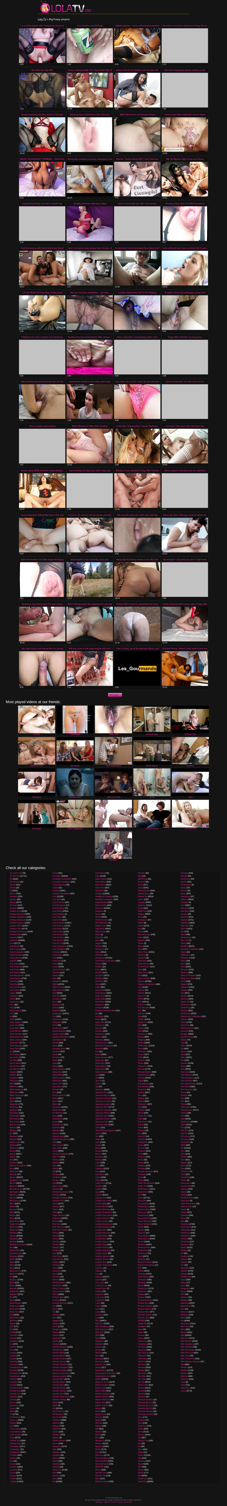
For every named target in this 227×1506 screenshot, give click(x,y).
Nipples (141, 914)
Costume (13, 1470)
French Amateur (59, 1283)
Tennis (183, 1092)
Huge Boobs (100, 993)
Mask (97, 1356)
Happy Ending (101, 902)
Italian (97, 1054)
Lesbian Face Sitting (103, 1215)
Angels (13, 993)
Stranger (184, 970)
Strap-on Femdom (188, 975)
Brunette (13, 1288)
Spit (182, 932)
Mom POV (99, 1467)
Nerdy (140, 908)
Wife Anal (185, 1338)
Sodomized (185, 896)
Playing (141, 1101)
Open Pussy (143, 972)
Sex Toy (141, 1382)
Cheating (13, 1370)
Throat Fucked (187, 1110)
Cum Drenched (59, 905)
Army (12, 1013)
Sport (183, 934)
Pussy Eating (143, 1204)
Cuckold (56, 891)
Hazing (98, 914)
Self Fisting (142, 1359)
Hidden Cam (100, 926)
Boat (12, 1247)
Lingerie (98, 1277)
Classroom (14, 1405)
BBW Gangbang (16, 1089)
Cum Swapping (59, 949)
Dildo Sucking (58, 990)
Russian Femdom (145, 1306)
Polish (140, 1127)
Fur (54, 1312)
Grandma (56, 1452)
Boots (12, 1262)
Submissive (185, 1005)
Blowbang (14, 1239)
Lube (97, 1309)
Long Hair (99, 1294)
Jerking (98, 1133)
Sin (139, 1446)
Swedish (184, 1019)
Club (12, 1426)
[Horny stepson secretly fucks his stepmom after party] (185, 490)
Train (183, 1174)
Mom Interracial (101, 1464)
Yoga (183, 1385)
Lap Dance (100, 1174)
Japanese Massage (103, 1110)
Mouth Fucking (101, 1481)
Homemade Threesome (105, 961)
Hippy (97, 934)
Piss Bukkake (143, 1084)
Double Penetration (61, 1037)
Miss (97, 1438)
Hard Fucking (101, 905)
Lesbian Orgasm (102, 1242)
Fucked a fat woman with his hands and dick (89, 515)
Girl (54, 1408)
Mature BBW (100, 1391)
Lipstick (98, 1280)
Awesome (14, 1081)
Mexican (98, 1417)
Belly (12, 1168)
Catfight (13, 1356)
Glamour (56, 1423)
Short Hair (142, 1426)
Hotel (97, 984)
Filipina (56, 1209)
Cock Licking (15, 1429)
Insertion (99, 1031)
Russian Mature (144, 1309)
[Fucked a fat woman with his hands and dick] (90, 535)
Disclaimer (99, 1502)
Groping (56, 1467)
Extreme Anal (58, 1136)
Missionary (99, 1440)
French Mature (59, 1291)
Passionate (142, 1034)
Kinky (97, 1148)
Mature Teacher (101, 1405)
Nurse (140, 932)
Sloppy (141, 1470)
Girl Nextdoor (58, 1414)
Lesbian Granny (102, 1221)
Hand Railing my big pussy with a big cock (89, 470)
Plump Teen (143, 1116)
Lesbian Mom (101, 1239)
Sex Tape (142, 1379)
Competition (15, 1449)
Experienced (58, 1125)
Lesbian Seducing (103, 1250)
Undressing (185, 1236)
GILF (55, 1318)
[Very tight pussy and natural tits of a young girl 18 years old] (42, 668)
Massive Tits (100, 1364)
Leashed (99, 1186)
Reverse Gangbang (146, 1265)
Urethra (184, 1250)
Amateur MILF (15, 926)
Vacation (184, 1256)
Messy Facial (100, 1414)
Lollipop (98, 1291)
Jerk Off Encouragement (105, 1130)
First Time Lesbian (60, 1230)
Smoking (184, 873)
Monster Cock (101, 1473)
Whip (183, 1329)
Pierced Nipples (144, 1072)
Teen (183, 1069)
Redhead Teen (144, 1247)
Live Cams (99, 1283)
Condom (13, 1455)
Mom (97, 1452)
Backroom (14, 1107)
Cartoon (13, 1347)
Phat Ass (141, 1060)
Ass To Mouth (15, 1063)
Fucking (56, 1300)
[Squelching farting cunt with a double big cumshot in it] (42, 223)
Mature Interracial (102, 1400)
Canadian (14, 1341)
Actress (13, 893)
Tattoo (183, 1057)
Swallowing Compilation (191, 1016)
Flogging (56, 1247)
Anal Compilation (17, 952)
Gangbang (57, 1329)
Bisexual (13, 1209)
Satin (140, 1329)
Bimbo (12, 1206)
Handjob (99, 893)
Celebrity (13, 1362)
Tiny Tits (184, 1133)
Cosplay (13, 1467)
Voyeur (184, 1291)
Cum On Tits (58, 943)
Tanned (184, 1051)
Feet (54, 1183)
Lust (97, 1318)
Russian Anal (143, 1303)
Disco (55, 1002)
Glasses (56, 1426)
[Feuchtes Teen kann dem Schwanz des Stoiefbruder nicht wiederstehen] (185, 446)
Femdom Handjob (60, 1198)
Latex (97, 1177)
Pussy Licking (143, 1209)
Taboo (183, 1046)
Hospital (98, 972)
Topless (184, 1163)
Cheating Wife (16, 1373)
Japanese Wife (101, 1125)
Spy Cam (184, 940)
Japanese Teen (101, 1122)
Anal (12, 943)
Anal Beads (14, 946)
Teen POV (185, 1087)
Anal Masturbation (17, 975)
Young (183, 1391)
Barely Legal (15, 1142)
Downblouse (58, 1040)
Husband (99, 1008)
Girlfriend (56, 1420)
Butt (11, 1315)
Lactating (99, 1168)
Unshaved (185, 1245)
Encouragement (59, 1095)
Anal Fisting (15, 970)
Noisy (140, 917)
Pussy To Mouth (144, 1224)
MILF (97, 1321)
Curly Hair (57, 961)
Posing (141, 1145)
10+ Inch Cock (16, 873)
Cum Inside (57, 929)
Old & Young (143, 952)
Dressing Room (59, 1049)
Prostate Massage (145, 1171)
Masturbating (100, 1370)
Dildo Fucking (58, 987)
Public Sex (142, 1186)
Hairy (97, 876)
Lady (97, 1171)
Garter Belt (57, 1338)
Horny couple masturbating (42, 426)
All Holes (13, 905)
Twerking (184, 1215)
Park (140, 1025)
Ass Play (13, 1060)
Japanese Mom (101, 1116)
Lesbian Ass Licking (103, 1201)
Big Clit (13, 1183)
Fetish (55, 1204)
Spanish (184, 920)
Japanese (99, 1089)
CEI (11, 1329)
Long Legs (99, 1297)
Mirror (97, 1435)
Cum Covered (58, 902)
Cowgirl (13, 1481)
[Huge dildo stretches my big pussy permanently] (185, 357)
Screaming (142, 1344)
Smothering (185, 879)
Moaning (99, 1446)
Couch (12, 1473)
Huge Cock (100, 996)
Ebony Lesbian (59, 1078)
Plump (140, 1113)
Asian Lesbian (16, 1040)
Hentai (98, 917)
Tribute (184, 1192)
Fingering (57, 1218)
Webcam (184, 1312)
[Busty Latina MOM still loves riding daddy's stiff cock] (42, 490)
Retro (140, 1256)
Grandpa (56, 1455)
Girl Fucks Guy (59, 1411)
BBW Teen (14, 1092)
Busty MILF (14, 1309)
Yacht (183, 1382)
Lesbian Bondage (102, 1209)
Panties (141, 1019)
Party (140, 1031)
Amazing (13, 937)
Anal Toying (15, 990)
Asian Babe (14, 1028)
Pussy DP (142, 1201)
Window (184, 1367)
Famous (56, 1160)
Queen (141, 1227)
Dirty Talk (56, 996)
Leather (98, 1189)
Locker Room (101, 1288)
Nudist (140, 926)
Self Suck (142, 1364)
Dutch (55, 1060)
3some (12, 885)
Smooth (184, 876)
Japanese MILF (101, 1107)
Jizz (97, 1136)
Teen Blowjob (186, 1075)
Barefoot (13, 1139)
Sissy (140, 1449)
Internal (98, 1037)
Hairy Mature (100, 882)
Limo (97, 1274)
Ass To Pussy (15, 1066)
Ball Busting (15, 1116)
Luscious (99, 1315)
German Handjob (60, 1370)
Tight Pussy (185, 1122)
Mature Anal (100, 1388)
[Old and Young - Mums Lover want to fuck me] (185, 668)
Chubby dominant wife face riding (90, 203)
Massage (99, 1359)
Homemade (100, 958)
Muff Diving (142, 879)
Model (98, 1449)
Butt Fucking (15, 1318)
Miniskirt (98, 1432)
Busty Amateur (16, 1303)
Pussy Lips (142, 1212)
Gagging (56, 1323)
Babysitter (14, 1104)
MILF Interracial (101, 1329)
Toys (183, 1168)
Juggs (97, 1139)
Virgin (183, 1280)
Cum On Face (58, 937)
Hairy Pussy (100, 885)
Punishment (143, 1192)
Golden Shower (59, 1440)
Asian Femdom (16, 1034)
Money (98, 1470)
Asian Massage (16, 1046)
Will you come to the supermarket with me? (90, 648)
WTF (183, 1294)
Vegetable (185, 1268)
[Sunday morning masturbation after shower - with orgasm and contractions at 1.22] (90, 357)
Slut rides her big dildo (42, 70)
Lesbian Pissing (102, 1247)
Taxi (182, 1060)
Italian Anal (100, 1060)
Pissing (141, 1092)
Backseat (13, 1110)
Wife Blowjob (186, 1341)
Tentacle (184, 1095)
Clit (11, 1414)
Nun (139, 929)
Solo (183, 905)
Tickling (184, 1113)
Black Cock (14, 1224)
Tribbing (184, 1189)
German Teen (58, 1394)
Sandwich (142, 1326)
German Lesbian (60, 1376)
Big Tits (13, 1198)
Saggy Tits (142, 1323)
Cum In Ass (57, 920)
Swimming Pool (187, 1028)
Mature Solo (100, 1402)
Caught (13, 1359)
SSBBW (141, 1321)
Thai (182, 1098)
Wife (182, 1335)
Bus (11, 1297)
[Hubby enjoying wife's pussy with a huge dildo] (185, 624)
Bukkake (13, 1294)
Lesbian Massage (102, 1233)
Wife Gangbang (187, 1344)
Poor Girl (141, 1136)
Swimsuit (184, 1031)
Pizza (140, 1095)
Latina (98, 1180)
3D (11, 879)
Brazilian (13, 1280)
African (13, 902)
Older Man (142, 961)
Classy (12, 1408)
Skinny (141, 1455)
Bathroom (14, 1148)
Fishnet (56, 1233)
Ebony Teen (58, 1084)
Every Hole (57, 1110)
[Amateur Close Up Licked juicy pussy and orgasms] (185, 312)
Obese (140, 943)
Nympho (141, 940)
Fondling (56, 1250)
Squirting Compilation (190, 949)
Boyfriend (14, 1274)
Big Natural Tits (16, 1189)
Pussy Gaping (144, 1206)
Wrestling (185, 1379)
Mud (140, 876)
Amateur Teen (15, 929)
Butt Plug (13, 1321)
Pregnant (142, 1151)
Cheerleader (15, 1376)
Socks (183, 893)
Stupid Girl (185, 1002)
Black (12, 1218)
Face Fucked (58, 1145)
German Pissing (59, 1388)
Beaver (13, 1157)
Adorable (13, 896)
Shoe (140, 1417)
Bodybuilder (15, 1250)
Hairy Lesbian (101, 879)
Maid (97, 1338)
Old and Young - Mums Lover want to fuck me (184, 648)
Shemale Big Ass (145, 1402)
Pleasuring (142, 1104)
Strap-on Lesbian (188, 978)
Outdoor (141, 993)
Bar (11, 1133)
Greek (55, 1461)
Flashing (56, 1242)
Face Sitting (57, 1148)
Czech (55, 967)
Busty (12, 1300)
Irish (97, 1051)
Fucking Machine (60, 1303)
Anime (12, 999)
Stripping (184, 987)
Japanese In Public (103, 1101)
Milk (97, 1429)
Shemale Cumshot (145, 1414)
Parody (141, 1028)
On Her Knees (144, 967)
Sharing (141, 1388)
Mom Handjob (101, 1461)
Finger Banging (59, 1215)
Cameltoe (14, 1335)
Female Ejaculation (61, 1192)
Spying (184, 943)
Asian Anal (14, 1025)
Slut (139, 1476)
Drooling (56, 1051)
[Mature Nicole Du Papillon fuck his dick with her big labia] (137, 90)
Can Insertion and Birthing (90, 25)
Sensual (141, 1367)
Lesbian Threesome (103, 1265)
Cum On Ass (58, 934)
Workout (184, 1373)
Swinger (184, 1034)
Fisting (55, 1236)
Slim (140, 1467)
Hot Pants (99, 981)
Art (11, 1016)
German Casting (59, 1359)
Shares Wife (143, 1385)
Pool (140, 1133)
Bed (11, 1160)
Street (183, 981)
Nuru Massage (144, 934)
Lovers (98, 1306)
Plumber (141, 1110)
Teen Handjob (187, 1081)
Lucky (97, 1312)
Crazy (55, 873)
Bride (12, 1283)
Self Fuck (142, 1362)
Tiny (182, 1127)
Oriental (141, 990)
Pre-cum (141, 1148)
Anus (12, 1005)
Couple (13, 1479)
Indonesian (100, 1025)
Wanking (184, 1300)
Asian (12, 1019)
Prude (140, 1177)
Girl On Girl (57, 1417)
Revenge (142, 1259)
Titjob (183, 1145)
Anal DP (13, 961)
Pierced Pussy (144, 1075)
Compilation (15, 1452)
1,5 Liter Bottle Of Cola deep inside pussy (42, 292)
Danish (56, 975)
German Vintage (59, 1400)
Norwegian (142, 920)
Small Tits (142, 1481)
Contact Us (127, 1502)
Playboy (141, 1098)
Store (183, 964)
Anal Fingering (16, 967)
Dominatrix (57, 1022)
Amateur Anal (15, 911)
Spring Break (186, 937)
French (55, 1280)
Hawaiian (99, 911)
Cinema (13, 1400)
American (14, 940)
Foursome (57, 1271)
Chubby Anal (15, 1391)
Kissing (98, 1151)
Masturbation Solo (103, 1376)
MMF (97, 1335)
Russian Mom (143, 1312)
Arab (12, 1008)
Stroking (184, 990)
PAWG (140, 999)
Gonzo (55, 1443)
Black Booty (15, 1221)
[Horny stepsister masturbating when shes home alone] (137, 357)
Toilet (183, 1154)
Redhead (142, 1245)
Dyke (55, 1063)
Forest (55, 1268)
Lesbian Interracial (103, 1227)
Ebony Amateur (59, 1069)
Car (11, 1344)
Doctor (55, 1008)
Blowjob (13, 1242)
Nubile (140, 923)
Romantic (142, 1283)
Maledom (99, 1344)
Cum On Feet (58, 940)
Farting (55, 1168)
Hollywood (99, 949)
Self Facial (142, 1356)
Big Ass (13, 1177)
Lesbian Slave (101, 1253)
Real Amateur (143, 1236)
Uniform (184, 1239)
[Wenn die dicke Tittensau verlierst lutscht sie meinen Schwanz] (185, 535)
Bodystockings (16, 1253)
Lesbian (98, 1195)
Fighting (56, 1206)
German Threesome (61, 1397)
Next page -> (115, 695)
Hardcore (99, 908)
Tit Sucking (185, 1142)
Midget (98, 1420)
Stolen (183, 961)
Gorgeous (57, 1446)
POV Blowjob (143, 1008)
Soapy (183, 888)
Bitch (12, 1212)
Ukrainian (185, 1224)
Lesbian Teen (101, 1262)
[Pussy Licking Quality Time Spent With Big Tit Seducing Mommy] (90, 90)
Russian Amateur (145, 1300)
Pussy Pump (143, 1215)
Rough (141, 1285)
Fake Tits (56, 1157)
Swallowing (185, 1013)
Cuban (55, 888)
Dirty (54, 993)
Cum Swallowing (60, 946)
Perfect (141, 1043)
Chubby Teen (15, 1394)
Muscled (141, 882)
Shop (140, 1423)
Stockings (185, 958)
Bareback (14, 1136)
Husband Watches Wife (105, 1010)
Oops (140, 970)
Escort (55, 1101)
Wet (182, 1321)
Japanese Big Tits (102, 1095)
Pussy (140, 1198)
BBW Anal (14, 1087)
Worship (184, 1376)
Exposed (56, 1130)
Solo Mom (185, 911)
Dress (55, 1046)
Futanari (56, 1315)
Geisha (56, 1341)
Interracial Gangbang (104, 1046)
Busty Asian (14, 1306)
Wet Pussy (185, 1323)
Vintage (184, 1274)
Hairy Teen (99, 888)
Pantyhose (142, 1022)
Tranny (184, 1180)
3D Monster (14, 882)
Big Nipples (14, 1192)
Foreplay (56, 1265)
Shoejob (141, 1420)
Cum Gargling (58, 914)
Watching (185, 1303)
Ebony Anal (57, 1072)
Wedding (184, 1315)
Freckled (56, 1277)
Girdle (55, 1405)
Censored (14, 1364)
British (12, 1285)
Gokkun (56, 1438)
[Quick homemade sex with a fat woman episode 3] (185, 401)
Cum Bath (57, 899)
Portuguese (143, 1142)
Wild (182, 1364)
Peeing (141, 1037)
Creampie (57, 876)
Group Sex (57, 1470)
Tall (182, 1049)
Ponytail (141, 1130)
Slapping (141, 1461)
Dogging (56, 1010)
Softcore (184, 899)
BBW (12, 1084)
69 (11, 891)
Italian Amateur (101, 1057)
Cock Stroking (15, 1432)
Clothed (13, 1423)
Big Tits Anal (15, 1201)
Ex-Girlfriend (58, 1113)
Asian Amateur (16, 1022)
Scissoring (142, 1341)
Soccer (184, 891)
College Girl (15, 1440)
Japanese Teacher (103, 1119)
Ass (11, 1051)
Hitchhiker (99, 937)
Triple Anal (185, 1201)
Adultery (13, 899)
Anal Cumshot (16, 958)
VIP (182, 1253)
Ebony (55, 1066)
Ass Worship (15, 1069)
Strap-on (184, 972)
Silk (139, 1443)
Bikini (12, 1204)
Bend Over (14, 1171)
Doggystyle (57, 1013)
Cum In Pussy (58, 926)
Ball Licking (14, 1122)
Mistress (98, 1443)
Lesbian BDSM (101, 1206)
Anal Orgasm (15, 978)
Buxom (13, 1323)
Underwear (185, 1233)
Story (183, 967)
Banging (13, 1130)
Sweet (183, 1022)
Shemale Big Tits (145, 1408)
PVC (140, 1010)
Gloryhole (57, 1429)
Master (98, 1367)
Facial (55, 1151)
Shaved (141, 1391)
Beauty (13, 1154)
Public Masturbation (146, 1183)
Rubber (141, 1294)
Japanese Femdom (103, 1098)
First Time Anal (59, 1227)
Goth (55, 1449)
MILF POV (99, 1332)
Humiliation (100, 1002)
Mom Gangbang (102, 1458)
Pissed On (142, 1089)
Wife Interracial (187, 1353)
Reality (141, 1242)
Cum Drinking (58, 908)
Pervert (141, 1054)
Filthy (55, 1212)
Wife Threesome (187, 1359)
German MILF (58, 1379)
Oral (139, 975)
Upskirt (184, 1247)
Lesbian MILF (101, 1230)
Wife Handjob (186, 1347)
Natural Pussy (144, 893)
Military (98, 1426)
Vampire (184, 1262)
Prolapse (141, 1166)
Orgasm (141, 981)
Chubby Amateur (17, 1388)
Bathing (13, 1145)
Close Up (14, 1420)
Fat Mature (57, 1177)
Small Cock (142, 1479)
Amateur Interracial (18, 920)
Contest (13, 1458)
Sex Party (142, 1376)
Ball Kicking (15, 1119)
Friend (55, 1294)
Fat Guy (56, 1174)
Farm (55, 1166)
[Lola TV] (69, 7)
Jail (96, 1087)
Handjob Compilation (104, 899)
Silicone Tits (143, 1440)
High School (100, 932)
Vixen (183, 1285)
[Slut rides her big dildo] (42, 90)
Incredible (99, 1016)
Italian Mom (100, 1069)
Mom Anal (99, 1455)
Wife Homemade (188, 1350)
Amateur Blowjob (17, 914)
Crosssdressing (59, 885)
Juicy (97, 1142)
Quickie (141, 1230)
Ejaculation (57, 1087)
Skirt (140, 1458)
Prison (140, 1160)
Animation (14, 996)
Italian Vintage (101, 1072)
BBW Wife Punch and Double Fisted (137, 114)
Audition (13, 1075)
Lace (97, 1166)
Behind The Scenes (18, 1166)
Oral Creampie (144, 978)
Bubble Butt (14, 1291)
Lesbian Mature (101, 1236)
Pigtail (140, 1081)
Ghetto (55, 1402)
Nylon (140, 937)
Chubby (13, 1385)
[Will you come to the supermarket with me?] (90, 668)
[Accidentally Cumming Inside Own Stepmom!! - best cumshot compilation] (137, 268)
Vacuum (184, 1259)
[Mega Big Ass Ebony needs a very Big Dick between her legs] (137, 579)
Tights (183, 1125)
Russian (141, 1297)
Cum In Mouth (58, 923)
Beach (12, 1151)
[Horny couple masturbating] (42, 446)
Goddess (56, 1435)
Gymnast (56, 1476)
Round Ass (142, 1291)
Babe (12, 1101)
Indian (98, 1019)
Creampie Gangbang (61, 882)
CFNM (12, 1332)
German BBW (58, 1353)
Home (97, 952)
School (141, 1338)
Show (140, 1432)
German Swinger (60, 1391)
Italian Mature (101, 1066)
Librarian (99, 1268)
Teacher (184, 1063)
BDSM (12, 1098)
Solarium (184, 902)
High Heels (100, 929)
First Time (57, 1224)
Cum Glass (57, 917)
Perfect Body (143, 1046)
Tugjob (184, 1209)
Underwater (186, 1230)
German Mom (58, 1385)
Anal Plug (14, 981)
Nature (141, 899)
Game (55, 1326)
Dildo (55, 984)
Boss (12, 1268)
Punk (140, 1195)
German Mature (59, 1382)
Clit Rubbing (15, 1417)
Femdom (56, 1195)
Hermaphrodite (101, 923)
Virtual (183, 1283)
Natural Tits (142, 896)
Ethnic (55, 1104)
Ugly (183, 1221)
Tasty (183, 1054)
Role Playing (143, 1277)
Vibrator (184, 1271)
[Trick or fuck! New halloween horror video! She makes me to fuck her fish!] (185, 134)
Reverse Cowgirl (145, 1262)
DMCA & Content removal (113, 1502)
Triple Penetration (188, 1204)
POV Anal (142, 1005)
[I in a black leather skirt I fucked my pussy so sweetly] (42, 45)
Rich (140, 1268)
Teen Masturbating (188, 1084)
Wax (182, 1309)
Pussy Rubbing (144, 1218)
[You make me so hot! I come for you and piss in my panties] (137, 401)
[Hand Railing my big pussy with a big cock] (90, 490)
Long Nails (99, 1300)
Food (55, 1253)
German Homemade (61, 1373)
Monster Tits (100, 1476)
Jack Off (98, 1081)
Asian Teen (14, 1049)
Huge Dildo (100, 999)
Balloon (13, 1127)
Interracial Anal (101, 1043)
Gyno (55, 1479)
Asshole (13, 1072)
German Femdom (60, 1364)
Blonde (13, 1236)
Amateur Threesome (18, 932)
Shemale (141, 1397)
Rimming (141, 1274)
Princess (141, 1157)
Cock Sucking (15, 1435)
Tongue (184, 1157)
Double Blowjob (59, 1031)
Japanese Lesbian (103, 1104)
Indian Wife (100, 1022)
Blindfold (13, 1233)
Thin (182, 1101)
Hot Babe (99, 975)
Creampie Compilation (62, 879)
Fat (54, 1171)
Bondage (13, 1256)
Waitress (184, 1297)
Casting (13, 1353)
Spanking (185, 923)
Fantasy (56, 1163)
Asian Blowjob (16, 1031)
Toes (183, 1151)
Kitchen (98, 1154)
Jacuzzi (98, 1084)
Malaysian (99, 1341)
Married (98, 1353)
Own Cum (142, 996)
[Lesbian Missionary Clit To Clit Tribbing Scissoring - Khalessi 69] (137, 312)
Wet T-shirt (185, 1326)
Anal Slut (13, 984)
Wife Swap (185, 1356)
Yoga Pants (185, 1388)
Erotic (55, 1098)
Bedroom (13, 1163)
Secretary (142, 1347)
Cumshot (56, 952)
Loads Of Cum (101, 1285)
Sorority (184, 914)
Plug (140, 1107)
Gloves (55, 1432)
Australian (14, 1078)
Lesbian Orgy (101, 1245)
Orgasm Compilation (146, 984)
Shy (139, 1438)
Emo (54, 1092)
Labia (97, 1163)
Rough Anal (143, 1288)
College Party (15, 1443)
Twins (183, 1218)
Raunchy (141, 1233)
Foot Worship (58, 1259)
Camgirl (13, 1338)
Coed (12, 1438)
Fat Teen (56, 1180)
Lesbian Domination (103, 1212)
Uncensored (186, 1227)
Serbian (141, 1370)
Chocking (14, 1382)
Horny (97, 970)
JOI (96, 1078)
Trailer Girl (185, 1171)
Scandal (141, 1335)
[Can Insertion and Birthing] (90, 45)
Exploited (56, 1127)
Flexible (56, 1245)
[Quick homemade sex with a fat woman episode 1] (137, 223)
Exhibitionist (58, 1119)
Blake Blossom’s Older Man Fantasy (89, 426)
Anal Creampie (16, 955)
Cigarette (13, 1397)
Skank (140, 1452)
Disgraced (57, 1005)
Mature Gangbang (103, 1394)
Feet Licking (58, 1186)
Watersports (186, 1306)
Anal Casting (15, 949)
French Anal (58, 1285)
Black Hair (14, 1230)
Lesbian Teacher (102, 1259)
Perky (140, 1049)
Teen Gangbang (187, 1078)
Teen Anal (185, 1072)
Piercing (141, 1078)
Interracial (99, 1040)
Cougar (13, 1476)
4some (12, 888)
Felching (56, 1189)
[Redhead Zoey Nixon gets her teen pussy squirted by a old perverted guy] (42, 624)
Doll (54, 1016)
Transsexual (186, 1183)
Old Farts (141, 955)
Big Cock (13, 1186)
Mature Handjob (102, 1397)
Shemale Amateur (145, 1400)
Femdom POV (58, 1201)
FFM (54, 1142)
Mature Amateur (102, 1385)
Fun (54, 1306)
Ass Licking (14, 1057)
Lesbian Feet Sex (102, 1218)
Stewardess (186, 955)
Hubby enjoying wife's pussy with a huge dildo (185, 604)
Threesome (185, 1107)
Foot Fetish (57, 1256)
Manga (98, 1350)
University (185, 1242)
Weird (183, 1318)
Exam (55, 1116)
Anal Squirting (16, 987)
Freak (55, 1274)
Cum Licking (58, 932)
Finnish (56, 1221)
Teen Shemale (187, 1089)
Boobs (12, 1259)
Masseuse (99, 1362)
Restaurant (142, 1253)
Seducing (142, 1350)
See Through (143, 1353)
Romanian (142, 1280)
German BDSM (59, 1356)
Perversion (142, 1051)
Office (140, 946)
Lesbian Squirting (102, 1256)
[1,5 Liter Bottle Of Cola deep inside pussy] (42, 312)
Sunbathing (185, 1008)
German (56, 1344)
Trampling (185, 1177)
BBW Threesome (17, 1095)
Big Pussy (14, 1195)
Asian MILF (14, 1043)
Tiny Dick (184, 1130)
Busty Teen (14, 1312)
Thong (183, 1104)
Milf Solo (99, 1423)
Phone (140, 1063)
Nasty (140, 888)
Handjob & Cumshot (103, 896)
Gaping (56, 1332)
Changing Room (17, 1367)
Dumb (55, 1054)
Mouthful (141, 873)
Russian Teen (143, 1318)
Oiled (140, 949)
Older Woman (143, 964)
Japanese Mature (102, 1113)
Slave (140, 1464)
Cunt (55, 958)
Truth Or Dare (186, 1206)
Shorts (140, 1429)
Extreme (56, 1133)
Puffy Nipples (143, 1189)
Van (182, 1265)
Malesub (99, 1347)
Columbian (14, 1446)
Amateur (13, 908)
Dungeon (56, 1057)
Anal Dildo (14, 964)
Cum (55, 896)
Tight (183, 1119)
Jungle (98, 1145)
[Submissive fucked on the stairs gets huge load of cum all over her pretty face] (90, 401)
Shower (141, 1435)
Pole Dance (143, 1122)
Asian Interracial (16, 1037)
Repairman (142, 1250)
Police (140, 1125)
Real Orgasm (143, 1239)
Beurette (13, 1174)
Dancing (56, 972)
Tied (182, 1116)
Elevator (56, 1089)
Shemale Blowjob (145, 1411)
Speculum (185, 926)
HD (54, 1481)
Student (184, 996)
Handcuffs (99, 891)
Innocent (99, 1028)
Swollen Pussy (187, 1037)
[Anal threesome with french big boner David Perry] (42, 268)
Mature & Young (102, 1382)
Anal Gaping (15, 972)
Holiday (98, 946)
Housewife (99, 990)
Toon (183, 1160)
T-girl (183, 1043)
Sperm (183, 929)
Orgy (140, 987)
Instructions (100, 1034)
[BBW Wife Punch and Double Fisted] (137, 134)
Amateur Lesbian (17, 923)
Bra (11, 1277)
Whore (183, 1332)
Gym (54, 1473)
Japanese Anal (101, 1092)
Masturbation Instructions (105, 1373)
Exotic (55, 1122)
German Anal (58, 1350)
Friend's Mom (58, 1297)
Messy (98, 1411)
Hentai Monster (101, 920)
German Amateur (60, 1347)
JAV (97, 1075)
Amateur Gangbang (18, 917)
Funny (55, 1309)
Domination (57, 1019)
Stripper (184, 984)
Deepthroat (57, 981)
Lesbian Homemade (103, 1224)
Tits (182, 1148)
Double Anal (58, 1028)
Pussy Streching (144, 1221)
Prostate (141, 1168)
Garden (56, 1335)
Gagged (56, 1321)
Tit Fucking (185, 1136)
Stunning (184, 999)
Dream (55, 1043)
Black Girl (14, 1227)
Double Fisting (59, 1034)
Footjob (56, 1262)
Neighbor (142, 905)
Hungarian (99, 1005)
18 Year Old (15, 876)
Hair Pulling (100, 873)
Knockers (99, 1157)
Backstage (14, 1113)
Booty (12, 1265)
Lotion (98, 1303)
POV (140, 1002)
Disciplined (57, 999)
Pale (140, 1016)
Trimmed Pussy (187, 1198)
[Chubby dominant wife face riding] (90, 223)
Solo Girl (184, 908)
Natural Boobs (144, 891)
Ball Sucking (15, 1125)
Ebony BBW (58, 1075)
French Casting (59, 1288)
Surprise (184, 1010)
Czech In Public (59, 970)
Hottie (97, 987)
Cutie (55, 964)
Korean (98, 1160)
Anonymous (15, 1002)
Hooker (98, 964)
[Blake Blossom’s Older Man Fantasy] (90, 446)
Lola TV (42, 19)
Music (140, 885)
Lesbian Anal (100, 1198)
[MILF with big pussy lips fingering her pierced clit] (90, 624)
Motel (97, 1479)
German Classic (59, 1362)
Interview (99, 1049)
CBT (11, 1326)
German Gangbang (61, 1367)
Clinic (12, 1411)
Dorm (55, 1025)
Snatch (184, 882)
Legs (97, 1192)
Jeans (97, 1127)
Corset (12, 1464)
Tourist (183, 1166)
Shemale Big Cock (145, 1405)
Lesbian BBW (101, 1204)
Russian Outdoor (145, 1315)
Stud (183, 993)
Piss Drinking (143, 1087)
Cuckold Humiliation (61, 893)
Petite (140, 1057)
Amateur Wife (15, 934)
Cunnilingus (58, 955)
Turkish (184, 1212)
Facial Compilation (60, 1154)
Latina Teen (100, 1183)
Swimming (185, 1025)
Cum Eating (57, 911)
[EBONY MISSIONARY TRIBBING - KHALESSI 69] (42, 179)
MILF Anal (99, 1323)
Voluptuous (185, 1288)
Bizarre (13, 1215)
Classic (13, 1402)
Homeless (99, 955)
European (57, 1107)
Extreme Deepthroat (61, 1139)
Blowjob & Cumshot (18, 1245)
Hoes (97, 940)
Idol (96, 1013)
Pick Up (141, 1069)
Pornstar (141, 1139)
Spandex (184, 917)
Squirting (184, 946)
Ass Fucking (15, 1054)
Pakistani (142, 1013)
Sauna (140, 1332)
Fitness (56, 1239)
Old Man (141, 958)
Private (141, 1163)
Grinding (56, 1464)
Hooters (98, 967)
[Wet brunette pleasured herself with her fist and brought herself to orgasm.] (42, 401)
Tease (183, 1066)
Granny (56, 1458)
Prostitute (142, 1174)
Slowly (140, 1473)
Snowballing (186, 885)
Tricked (184, 1195)
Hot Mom (99, 978)
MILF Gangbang (102, 1326)
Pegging (141, 1040)
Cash (12, 1350)
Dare (55, 978)
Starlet (183, 952)
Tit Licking (185, 1139)
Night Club (142, 911)
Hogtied (98, 943)
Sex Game (142, 1373)
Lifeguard (99, 1271)
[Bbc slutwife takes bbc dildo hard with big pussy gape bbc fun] (137, 535)
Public (140, 1180)
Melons (98, 1408)
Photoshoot (142, 1066)
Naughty (141, 902)
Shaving (141, 1394)
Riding (140, 1271)
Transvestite (186, 1186)
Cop (11, 1461)
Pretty (140, 1154)
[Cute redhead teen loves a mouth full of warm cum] (185, 268)
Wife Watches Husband (190, 1362)
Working (184, 1370)
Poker (140, 1119)
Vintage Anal (186, 1277)
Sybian (184, 1040)
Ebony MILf (57, 1081)
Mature (98, 1379)
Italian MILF (100, 1063)
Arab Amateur (15, 1010)
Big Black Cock (16, 1180)
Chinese (13, 1379)
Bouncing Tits (15, 1271)
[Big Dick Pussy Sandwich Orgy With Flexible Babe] (137, 490)
